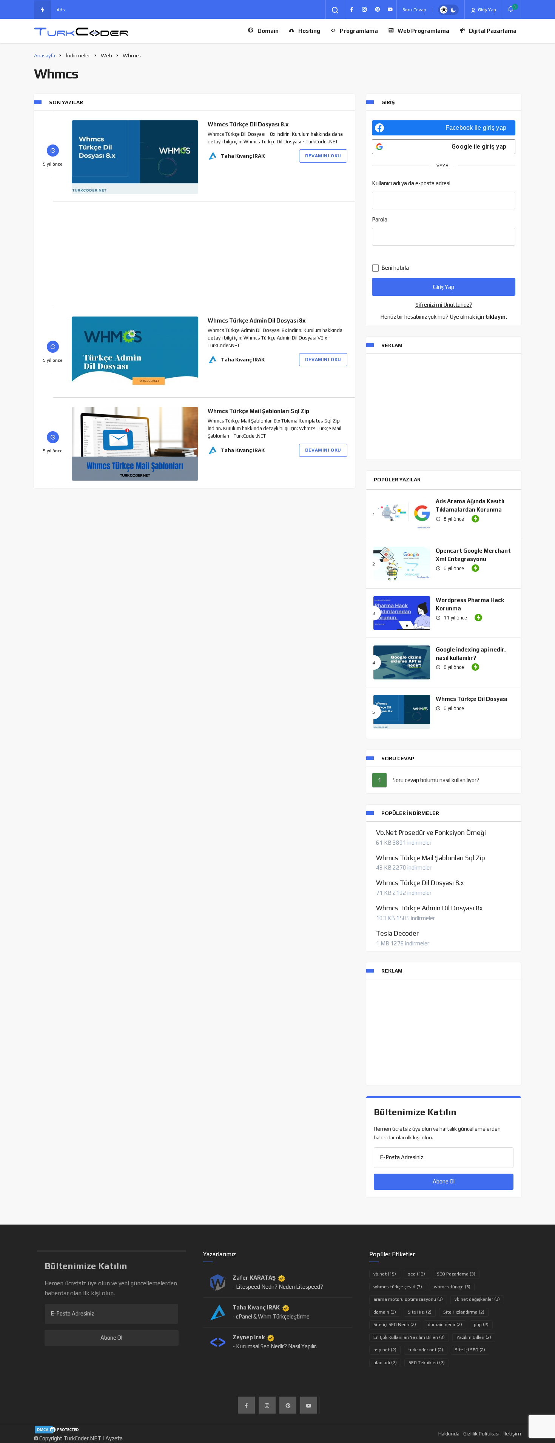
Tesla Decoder (397, 933)
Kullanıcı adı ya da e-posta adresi (411, 183)
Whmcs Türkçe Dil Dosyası (471, 699)
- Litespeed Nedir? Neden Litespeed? (278, 1286)
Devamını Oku (323, 155)
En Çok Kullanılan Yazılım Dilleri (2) (409, 1337)
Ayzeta (114, 1438)
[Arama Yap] (335, 10)
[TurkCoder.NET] (81, 31)
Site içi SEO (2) (470, 1349)
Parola (379, 219)
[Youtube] (390, 9)
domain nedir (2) (445, 1324)
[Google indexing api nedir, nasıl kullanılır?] (401, 662)
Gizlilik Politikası (481, 1434)
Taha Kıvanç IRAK (243, 156)
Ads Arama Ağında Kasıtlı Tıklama (92, 9)
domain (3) (384, 1312)
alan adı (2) (385, 1362)
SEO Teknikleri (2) (427, 1362)
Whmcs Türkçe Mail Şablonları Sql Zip (258, 411)
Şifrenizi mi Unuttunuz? (443, 304)
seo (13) (416, 1274)
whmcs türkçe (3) (452, 1286)
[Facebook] (351, 9)
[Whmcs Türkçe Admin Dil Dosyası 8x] (135, 353)
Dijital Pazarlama (492, 31)
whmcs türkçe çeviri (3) (397, 1286)
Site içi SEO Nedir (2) (394, 1324)
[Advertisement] (194, 254)
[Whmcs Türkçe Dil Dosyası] (401, 712)
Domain (268, 31)
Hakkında (448, 1434)
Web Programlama (423, 31)
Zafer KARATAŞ (254, 1277)
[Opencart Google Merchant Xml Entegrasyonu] (401, 564)
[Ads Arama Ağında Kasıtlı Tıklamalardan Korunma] (401, 514)
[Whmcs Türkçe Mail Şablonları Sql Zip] (135, 444)
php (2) (481, 1324)
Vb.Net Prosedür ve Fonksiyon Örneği (431, 832)
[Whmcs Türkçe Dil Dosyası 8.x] (135, 157)
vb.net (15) (384, 1274)
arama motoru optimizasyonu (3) (408, 1299)
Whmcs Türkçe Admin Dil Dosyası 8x (257, 320)
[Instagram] (364, 9)
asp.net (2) (384, 1349)
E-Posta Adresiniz (401, 1157)
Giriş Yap (486, 9)
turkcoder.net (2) (425, 1349)
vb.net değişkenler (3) (477, 1299)
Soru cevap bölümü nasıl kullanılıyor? (436, 780)
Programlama (359, 31)
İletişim (512, 1434)
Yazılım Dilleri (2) (473, 1337)
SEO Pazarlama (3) (456, 1274)
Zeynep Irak (249, 1337)
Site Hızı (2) (420, 1312)
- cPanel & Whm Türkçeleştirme (271, 1316)
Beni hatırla (394, 267)
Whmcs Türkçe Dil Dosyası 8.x (248, 124)
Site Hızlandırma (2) (463, 1312)
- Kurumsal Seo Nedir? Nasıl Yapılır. (275, 1346)
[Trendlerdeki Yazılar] (42, 9)
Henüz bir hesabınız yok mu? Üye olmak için (443, 316)
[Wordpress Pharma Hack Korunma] (401, 613)
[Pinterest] (377, 9)
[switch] (448, 10)
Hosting (309, 31)
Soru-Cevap (414, 9)
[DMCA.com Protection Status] (57, 1429)
